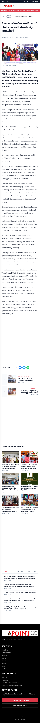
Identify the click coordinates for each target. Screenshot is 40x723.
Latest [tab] (7, 571)
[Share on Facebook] (20, 367)
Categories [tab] (32, 571)
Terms (23, 719)
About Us (4, 677)
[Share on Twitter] (24, 367)
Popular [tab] (20, 571)
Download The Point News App (12, 685)
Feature (4, 666)
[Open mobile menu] (36, 6)
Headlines (5, 650)
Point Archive (35, 1)
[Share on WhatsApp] (27, 367)
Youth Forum (5, 669)
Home (3, 16)
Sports (4, 658)
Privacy (17, 719)
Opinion (4, 663)
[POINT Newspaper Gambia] (24, 1)
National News (10, 16)
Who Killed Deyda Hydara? (10, 683)
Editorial (4, 655)
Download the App (21, 700)
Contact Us (5, 680)
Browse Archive (20, 705)
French (4, 661)
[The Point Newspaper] (27, 1)
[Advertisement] (20, 340)
